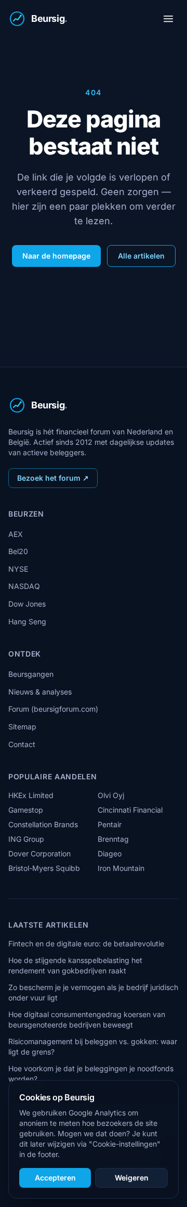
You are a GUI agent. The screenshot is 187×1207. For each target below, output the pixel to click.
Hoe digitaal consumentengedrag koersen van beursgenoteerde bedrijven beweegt (86, 1019)
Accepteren (55, 1177)
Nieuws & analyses (40, 691)
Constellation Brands (43, 824)
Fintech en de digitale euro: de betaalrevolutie (86, 943)
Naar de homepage (56, 255)
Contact (21, 744)
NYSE (18, 568)
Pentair (110, 824)
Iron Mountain (121, 868)
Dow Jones (27, 603)
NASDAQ (24, 586)
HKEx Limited (31, 795)
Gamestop (25, 809)
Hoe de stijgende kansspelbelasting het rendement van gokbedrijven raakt (75, 965)
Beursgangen (31, 674)
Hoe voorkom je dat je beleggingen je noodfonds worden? (90, 1073)
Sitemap (22, 726)
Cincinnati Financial (130, 809)
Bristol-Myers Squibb (44, 868)
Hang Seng (27, 621)
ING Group (26, 838)
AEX (15, 534)
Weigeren (132, 1177)
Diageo (110, 853)
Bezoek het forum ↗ (53, 477)
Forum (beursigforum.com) (53, 708)
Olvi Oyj (111, 795)
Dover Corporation (39, 853)
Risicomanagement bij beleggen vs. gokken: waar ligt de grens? (92, 1046)
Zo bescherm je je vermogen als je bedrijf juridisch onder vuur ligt (93, 992)
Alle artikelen (141, 255)
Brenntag (113, 838)
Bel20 (18, 551)
